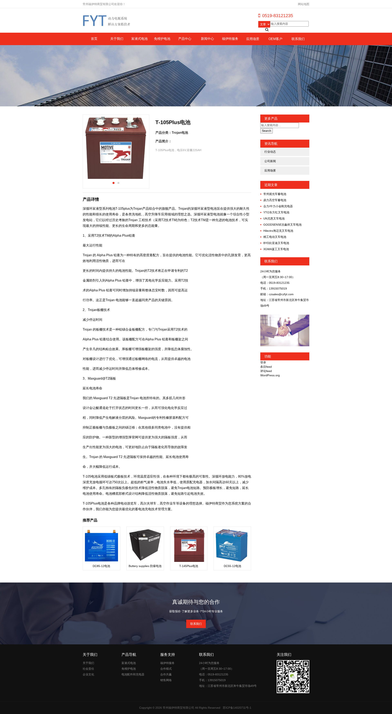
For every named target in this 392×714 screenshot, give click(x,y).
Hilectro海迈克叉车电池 (278, 230)
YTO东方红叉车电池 (276, 212)
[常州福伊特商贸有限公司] (107, 20)
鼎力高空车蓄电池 (274, 200)
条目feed (266, 366)
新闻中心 (207, 38)
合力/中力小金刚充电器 (278, 206)
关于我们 (116, 38)
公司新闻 (270, 161)
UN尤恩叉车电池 (274, 218)
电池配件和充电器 (132, 674)
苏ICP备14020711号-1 (237, 707)
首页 (94, 38)
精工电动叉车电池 (274, 236)
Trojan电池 (180, 132)
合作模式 (166, 668)
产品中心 (184, 38)
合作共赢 (166, 674)
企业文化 (88, 674)
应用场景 (252, 39)
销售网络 (166, 680)
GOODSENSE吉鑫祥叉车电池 (282, 224)
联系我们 (298, 39)
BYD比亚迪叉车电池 (276, 243)
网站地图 (303, 4)
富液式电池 (139, 38)
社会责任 (88, 668)
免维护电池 (162, 38)
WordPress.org (270, 375)
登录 (263, 362)
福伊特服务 (230, 38)
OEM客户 (275, 39)
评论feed (266, 371)
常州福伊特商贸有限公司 (178, 707)
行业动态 (270, 151)
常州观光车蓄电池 (274, 194)
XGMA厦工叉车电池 (276, 249)
